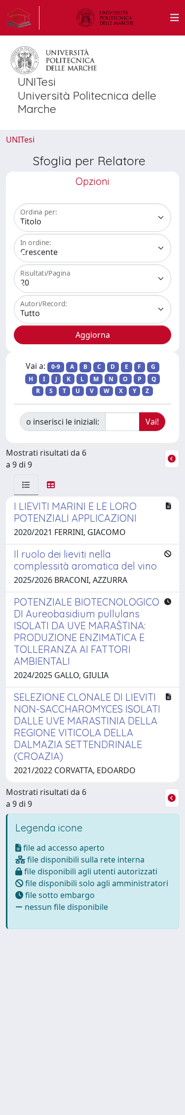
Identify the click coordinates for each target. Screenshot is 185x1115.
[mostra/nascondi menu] (174, 18)
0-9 (55, 366)
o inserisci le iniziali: (62, 421)
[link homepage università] (105, 18)
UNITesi (20, 139)
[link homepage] (22, 18)
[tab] (26, 484)
